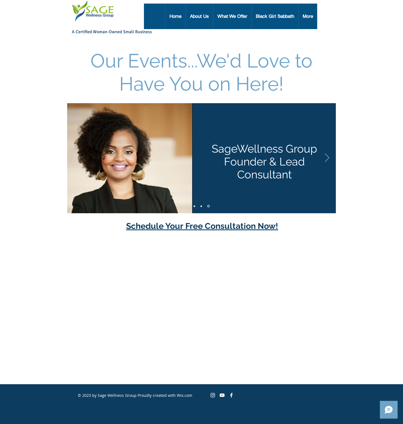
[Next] (327, 158)
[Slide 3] (209, 206)
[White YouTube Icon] (222, 395)
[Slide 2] (202, 206)
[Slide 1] (195, 206)
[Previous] (76, 158)
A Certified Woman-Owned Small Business (112, 32)
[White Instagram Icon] (213, 395)
